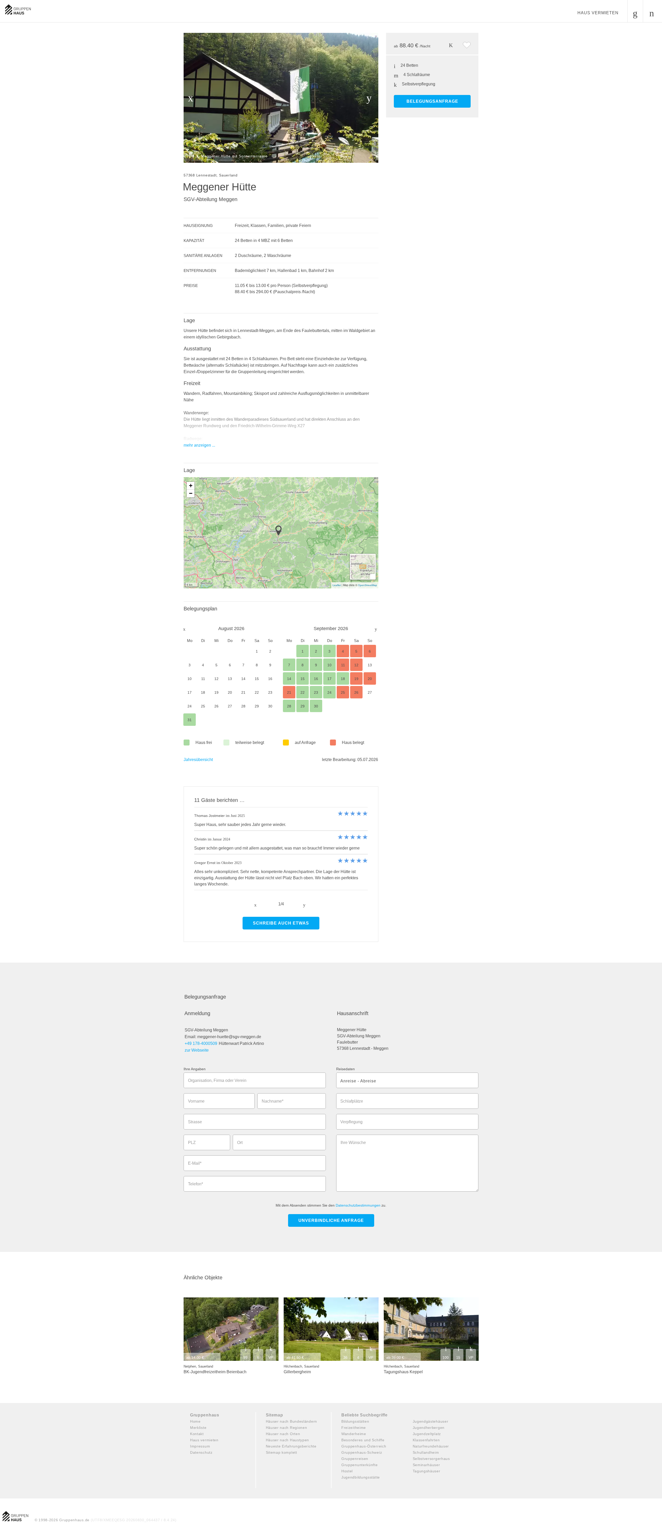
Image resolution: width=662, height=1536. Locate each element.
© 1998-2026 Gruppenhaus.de (106, 1520)
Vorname (196, 1101)
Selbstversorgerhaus (431, 1459)
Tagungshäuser (426, 1471)
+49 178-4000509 (201, 1043)
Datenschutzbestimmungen (358, 1205)
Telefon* (195, 1184)
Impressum (200, 1446)
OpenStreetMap (367, 585)
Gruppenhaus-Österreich (363, 1446)
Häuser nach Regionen (286, 1428)
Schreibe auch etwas (281, 923)
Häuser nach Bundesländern (291, 1421)
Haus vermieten (598, 13)
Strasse (195, 1122)
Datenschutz (201, 1452)
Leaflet (337, 585)
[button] (280, 531)
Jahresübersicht (198, 759)
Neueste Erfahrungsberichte (291, 1446)
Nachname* (272, 1101)
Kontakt (197, 1434)
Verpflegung (351, 1122)
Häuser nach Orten (283, 1434)
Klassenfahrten (426, 1440)
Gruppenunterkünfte (359, 1465)
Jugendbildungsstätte (360, 1477)
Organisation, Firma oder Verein (217, 1080)
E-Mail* (194, 1163)
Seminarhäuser (426, 1465)
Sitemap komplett (281, 1452)
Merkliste (198, 1428)
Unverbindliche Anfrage (331, 1220)
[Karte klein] (372, 576)
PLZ (192, 1142)
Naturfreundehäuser (431, 1446)
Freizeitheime (353, 1428)
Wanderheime (353, 1434)
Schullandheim (426, 1452)
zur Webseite (197, 1050)
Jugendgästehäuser (430, 1421)
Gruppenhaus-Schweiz (361, 1452)
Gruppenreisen (354, 1459)
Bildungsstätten (355, 1421)
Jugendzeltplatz (427, 1434)
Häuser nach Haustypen (287, 1440)
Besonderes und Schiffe (362, 1440)
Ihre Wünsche (353, 1142)
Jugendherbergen (429, 1428)
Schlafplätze (351, 1101)
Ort (240, 1142)
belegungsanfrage (432, 101)
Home (195, 1421)
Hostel (347, 1471)
